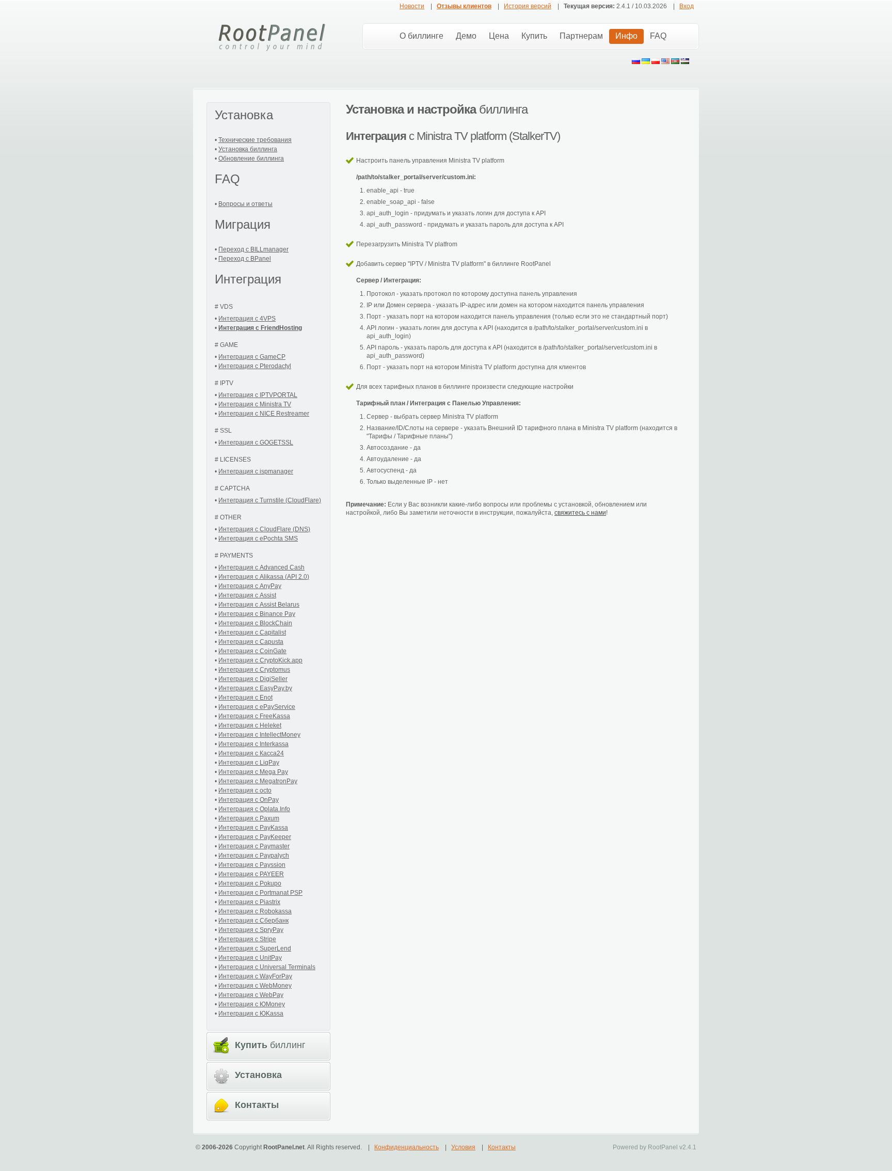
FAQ (658, 35)
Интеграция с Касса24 (251, 753)
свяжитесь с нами (580, 512)
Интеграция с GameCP (251, 356)
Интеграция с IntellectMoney (259, 734)
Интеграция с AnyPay (249, 586)
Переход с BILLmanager (253, 249)
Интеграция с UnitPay (250, 957)
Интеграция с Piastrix (249, 902)
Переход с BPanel (244, 258)
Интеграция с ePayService (256, 706)
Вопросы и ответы (245, 204)
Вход (686, 6)
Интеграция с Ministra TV (254, 404)
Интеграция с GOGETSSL (255, 442)
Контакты (502, 1147)
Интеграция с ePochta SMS (258, 538)
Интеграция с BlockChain (255, 623)
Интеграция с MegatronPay (257, 781)
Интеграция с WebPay (250, 995)
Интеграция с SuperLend (254, 948)
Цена (499, 35)
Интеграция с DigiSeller (253, 679)
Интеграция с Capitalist (252, 632)
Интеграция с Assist (247, 595)
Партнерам (581, 35)
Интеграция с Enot (245, 697)
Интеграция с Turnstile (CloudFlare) (269, 500)
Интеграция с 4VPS (247, 318)
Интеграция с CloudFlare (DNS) (264, 529)
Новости (412, 6)
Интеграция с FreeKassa (254, 716)
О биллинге (421, 35)
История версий (527, 6)
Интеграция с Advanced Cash (261, 567)
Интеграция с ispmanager (255, 471)
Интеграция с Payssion (251, 864)
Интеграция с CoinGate (252, 651)
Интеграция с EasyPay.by (255, 688)
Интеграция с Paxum (248, 818)
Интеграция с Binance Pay (256, 614)
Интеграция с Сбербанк (253, 920)
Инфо (626, 35)
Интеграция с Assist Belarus (258, 604)
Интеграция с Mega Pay (253, 772)
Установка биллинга (247, 149)
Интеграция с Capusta (250, 641)
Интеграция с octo (245, 790)
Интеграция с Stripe (247, 939)
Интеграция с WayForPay (255, 976)
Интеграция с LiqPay (248, 762)
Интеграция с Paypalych (253, 855)
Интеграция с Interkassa (253, 744)
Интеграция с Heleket (249, 725)
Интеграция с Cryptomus (254, 669)
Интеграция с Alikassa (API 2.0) (263, 576)
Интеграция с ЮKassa (250, 1013)
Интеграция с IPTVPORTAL (257, 395)
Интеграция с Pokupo (249, 883)
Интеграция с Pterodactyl (254, 366)
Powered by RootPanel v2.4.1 (654, 1147)
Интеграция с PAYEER (251, 874)
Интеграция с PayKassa (253, 827)
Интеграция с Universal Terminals (266, 967)
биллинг (270, 1045)
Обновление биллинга (251, 158)
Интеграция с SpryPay (250, 929)
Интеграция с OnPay (248, 799)
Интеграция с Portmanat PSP (260, 892)
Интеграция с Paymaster (254, 846)
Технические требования (255, 140)
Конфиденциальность (406, 1147)
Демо (466, 35)
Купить (534, 35)
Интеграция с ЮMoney (251, 1004)
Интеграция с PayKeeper (254, 837)
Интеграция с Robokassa (255, 911)
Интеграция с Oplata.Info (254, 809)
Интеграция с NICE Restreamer (263, 413)
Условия (463, 1147)
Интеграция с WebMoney (255, 985)
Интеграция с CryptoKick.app (260, 660)
